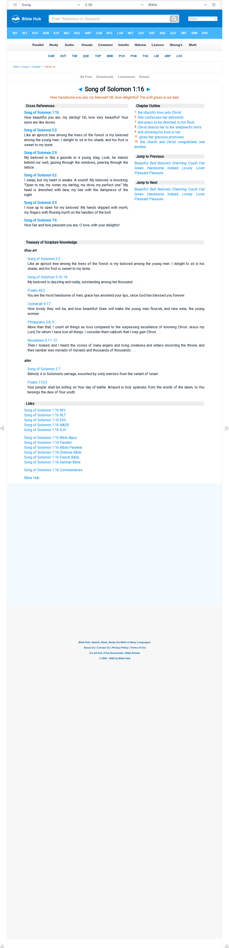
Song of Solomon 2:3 (40, 130)
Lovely (187, 168)
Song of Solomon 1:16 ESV (45, 420)
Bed (153, 163)
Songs (25, 66)
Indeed (173, 168)
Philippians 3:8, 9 (41, 322)
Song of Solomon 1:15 (41, 112)
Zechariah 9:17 (39, 304)
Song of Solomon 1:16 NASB (46, 425)
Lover (200, 168)
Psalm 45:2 (36, 290)
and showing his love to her (159, 132)
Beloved (163, 163)
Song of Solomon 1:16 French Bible (51, 457)
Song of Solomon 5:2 (40, 175)
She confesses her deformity (161, 117)
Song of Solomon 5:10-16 (48, 277)
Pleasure (156, 173)
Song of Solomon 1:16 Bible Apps (50, 438)
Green (139, 168)
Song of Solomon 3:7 (44, 369)
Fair (202, 163)
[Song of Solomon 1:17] (223, 438)
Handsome (155, 168)
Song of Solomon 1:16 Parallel (48, 442)
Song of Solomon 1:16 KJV (45, 430)
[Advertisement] (114, 516)
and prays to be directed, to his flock (166, 122)
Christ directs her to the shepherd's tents (169, 127)
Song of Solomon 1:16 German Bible (52, 462)
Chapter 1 (37, 66)
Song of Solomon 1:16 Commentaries (53, 470)
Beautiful (141, 163)
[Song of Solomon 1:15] (5, 438)
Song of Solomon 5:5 (40, 202)
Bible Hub (31, 478)
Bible (16, 66)
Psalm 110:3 (37, 382)
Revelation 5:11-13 (42, 340)
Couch (193, 163)
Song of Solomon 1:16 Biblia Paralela (53, 447)
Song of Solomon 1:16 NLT (45, 415)
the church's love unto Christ (159, 112)
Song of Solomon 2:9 (40, 153)
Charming (179, 163)
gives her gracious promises (161, 137)
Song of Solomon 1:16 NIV (45, 410)
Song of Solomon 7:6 (40, 220)
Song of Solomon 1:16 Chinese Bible (52, 452)
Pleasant (141, 173)
